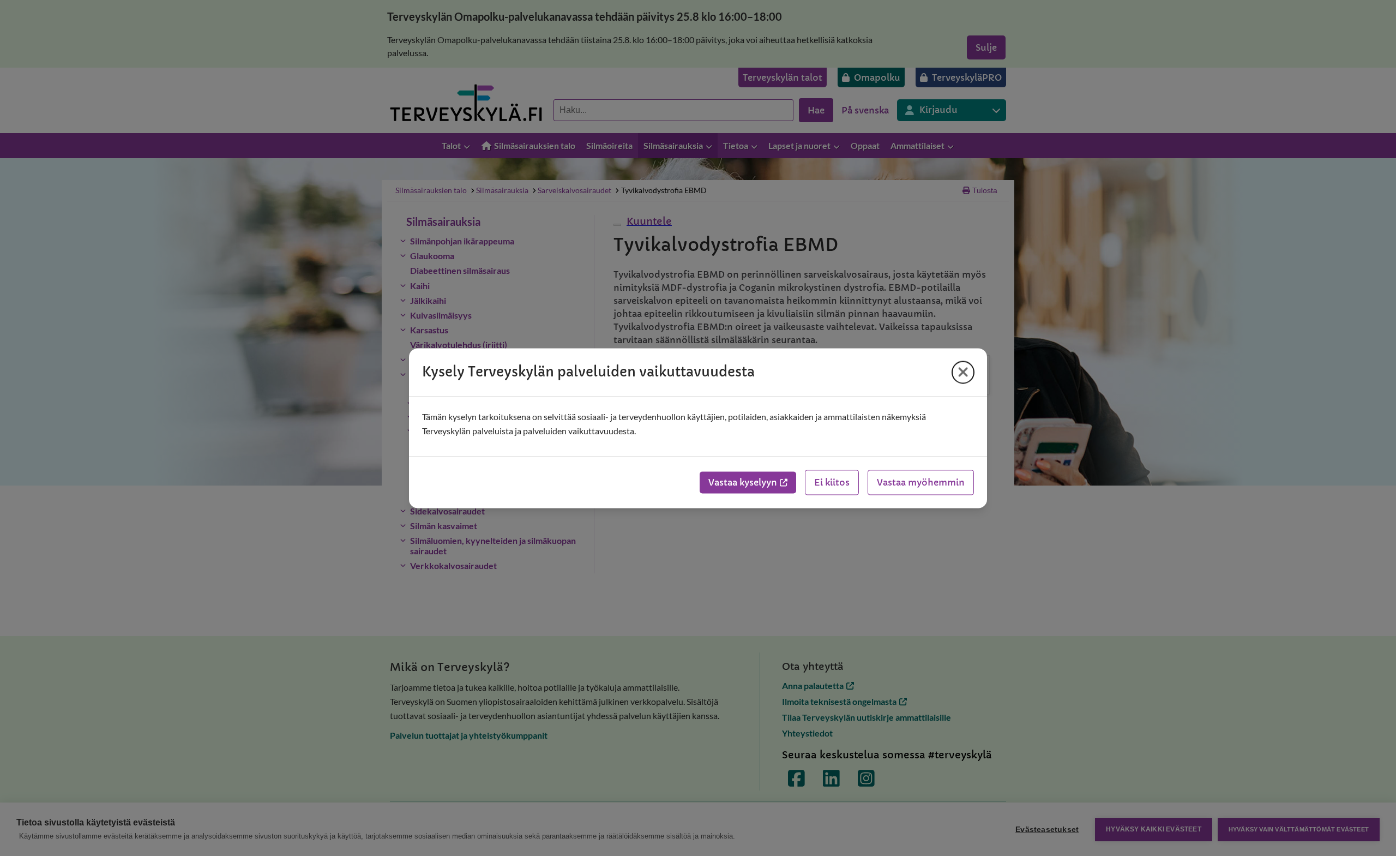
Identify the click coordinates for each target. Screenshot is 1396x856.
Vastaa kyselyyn (742, 482)
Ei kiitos (832, 482)
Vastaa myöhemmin (921, 482)
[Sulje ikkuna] (963, 372)
